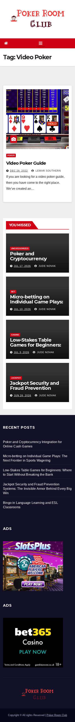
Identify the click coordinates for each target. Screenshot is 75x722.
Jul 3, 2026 (21, 352)
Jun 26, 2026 (22, 395)
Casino (15, 335)
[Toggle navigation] (40, 43)
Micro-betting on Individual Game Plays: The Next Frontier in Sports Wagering (36, 304)
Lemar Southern (48, 170)
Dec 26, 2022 (19, 170)
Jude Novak (47, 266)
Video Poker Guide (26, 163)
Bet (13, 292)
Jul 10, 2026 (22, 309)
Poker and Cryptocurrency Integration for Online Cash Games (35, 261)
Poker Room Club (57, 715)
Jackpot (16, 378)
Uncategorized (19, 248)
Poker (11, 155)
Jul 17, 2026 (22, 266)
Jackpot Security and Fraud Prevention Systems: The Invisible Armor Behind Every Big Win (37, 489)
